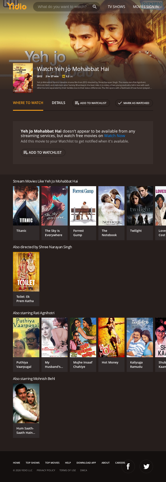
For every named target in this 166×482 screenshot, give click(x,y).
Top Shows (33, 462)
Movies (139, 6)
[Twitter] (146, 466)
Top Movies (52, 462)
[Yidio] (16, 6)
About (106, 462)
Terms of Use (67, 470)
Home (16, 462)
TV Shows (116, 6)
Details (58, 102)
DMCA (83, 470)
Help (68, 462)
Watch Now (114, 135)
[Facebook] (128, 466)
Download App (86, 462)
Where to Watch (28, 102)
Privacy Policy (46, 470)
